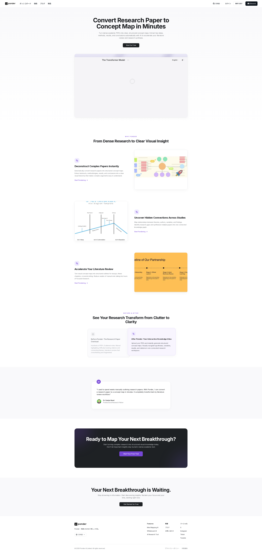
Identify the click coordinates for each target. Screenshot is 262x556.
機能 (49, 4)
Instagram (183, 531)
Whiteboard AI (152, 531)
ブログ (42, 4)
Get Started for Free (131, 504)
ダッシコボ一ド (25, 4)
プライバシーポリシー (172, 548)
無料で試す (238, 3)
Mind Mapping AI (152, 527)
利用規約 (184, 548)
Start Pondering (80, 180)
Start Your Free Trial (131, 454)
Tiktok (182, 534)
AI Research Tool (153, 534)
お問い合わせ (169, 531)
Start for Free (131, 45)
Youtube (183, 538)
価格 (35, 4)
